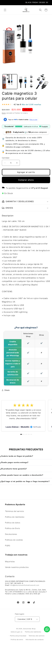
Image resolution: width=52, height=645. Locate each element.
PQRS (7, 545)
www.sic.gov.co (16, 632)
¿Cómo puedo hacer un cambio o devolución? (21, 475)
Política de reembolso (14, 517)
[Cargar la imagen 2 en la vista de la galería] (26, 81)
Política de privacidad (18, 636)
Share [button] (7, 390)
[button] (5, 10)
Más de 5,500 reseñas (31, 104)
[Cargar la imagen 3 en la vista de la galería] (42, 81)
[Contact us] (47, 629)
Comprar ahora (26, 180)
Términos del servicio (14, 511)
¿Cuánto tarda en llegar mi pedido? (16, 456)
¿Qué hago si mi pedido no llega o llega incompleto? (25, 481)
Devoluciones (11, 534)
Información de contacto (35, 639)
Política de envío (17, 639)
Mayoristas (10, 561)
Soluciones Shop (29, 629)
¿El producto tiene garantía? (13, 469)
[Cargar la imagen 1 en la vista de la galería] (10, 81)
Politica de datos (12, 523)
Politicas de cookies (14, 540)
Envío (4, 113)
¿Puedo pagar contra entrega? (14, 462)
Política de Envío (12, 528)
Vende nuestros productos (17, 567)
